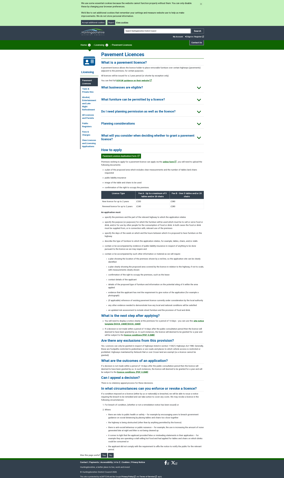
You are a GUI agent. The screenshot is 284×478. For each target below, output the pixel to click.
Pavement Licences (122, 45)
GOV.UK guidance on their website (132, 80)
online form (168, 162)
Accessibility (107, 462)
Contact (84, 462)
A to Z (117, 462)
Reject (111, 22)
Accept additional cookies (93, 22)
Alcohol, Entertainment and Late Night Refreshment (89, 103)
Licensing (99, 45)
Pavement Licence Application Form (120, 156)
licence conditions (139, 335)
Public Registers (87, 125)
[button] (152, 88)
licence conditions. (132, 372)
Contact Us (196, 42)
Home (84, 45)
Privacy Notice (138, 462)
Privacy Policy (127, 477)
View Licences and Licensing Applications (89, 143)
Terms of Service (147, 477)
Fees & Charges (86, 133)
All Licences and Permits (88, 116)
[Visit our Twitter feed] (174, 462)
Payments (94, 462)
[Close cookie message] (201, 4)
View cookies (122, 22)
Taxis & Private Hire (88, 90)
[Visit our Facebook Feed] (166, 462)
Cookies (126, 462)
